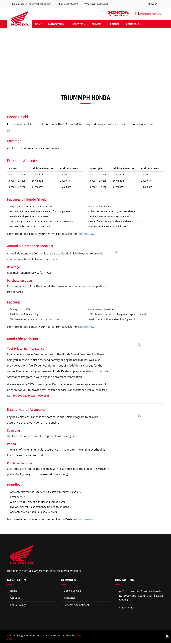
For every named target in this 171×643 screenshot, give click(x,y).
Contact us (133, 24)
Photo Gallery (18, 604)
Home (38, 24)
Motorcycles (56, 24)
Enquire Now (86, 234)
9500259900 (68, 3)
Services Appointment (76, 604)
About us (15, 597)
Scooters (78, 24)
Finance (114, 24)
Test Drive (69, 597)
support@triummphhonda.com (31, 3)
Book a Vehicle (72, 590)
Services (97, 24)
